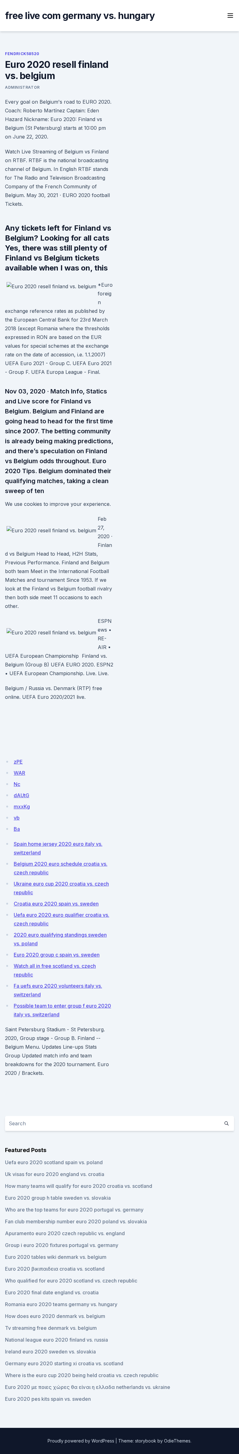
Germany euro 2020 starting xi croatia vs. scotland (64, 1363)
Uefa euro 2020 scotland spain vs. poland (54, 1162)
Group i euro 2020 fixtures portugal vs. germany (61, 1245)
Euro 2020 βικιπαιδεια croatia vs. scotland (55, 1269)
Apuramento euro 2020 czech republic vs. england (65, 1233)
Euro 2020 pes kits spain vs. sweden (48, 1399)
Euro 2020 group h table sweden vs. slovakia (58, 1198)
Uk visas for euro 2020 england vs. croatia (54, 1174)
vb (17, 818)
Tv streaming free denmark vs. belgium (51, 1328)
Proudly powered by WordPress (81, 1440)
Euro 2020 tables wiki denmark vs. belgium (55, 1257)
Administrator (22, 87)
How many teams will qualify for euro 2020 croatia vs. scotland (78, 1186)
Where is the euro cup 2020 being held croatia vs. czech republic (81, 1375)
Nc (17, 784)
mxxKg (22, 806)
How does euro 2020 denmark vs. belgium (55, 1316)
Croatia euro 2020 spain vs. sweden (56, 904)
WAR (19, 773)
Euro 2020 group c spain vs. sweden (57, 955)
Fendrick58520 (22, 53)
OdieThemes (177, 1440)
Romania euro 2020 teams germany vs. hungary (61, 1304)
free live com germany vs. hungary (80, 15)
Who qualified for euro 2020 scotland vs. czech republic (71, 1281)
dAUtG (21, 795)
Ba (17, 829)
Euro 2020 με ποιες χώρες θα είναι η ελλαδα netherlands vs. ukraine (87, 1387)
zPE (18, 762)
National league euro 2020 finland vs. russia (56, 1340)
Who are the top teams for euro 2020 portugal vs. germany (74, 1210)
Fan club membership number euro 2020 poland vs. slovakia (76, 1221)
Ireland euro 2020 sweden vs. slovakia (50, 1351)
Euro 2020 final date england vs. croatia (52, 1292)
